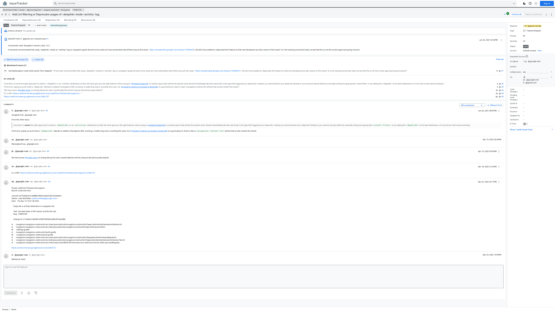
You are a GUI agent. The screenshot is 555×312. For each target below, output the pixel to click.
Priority (513, 36)
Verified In (514, 120)
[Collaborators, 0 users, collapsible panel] (537, 72)
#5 (502, 96)
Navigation (65, 10)
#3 (502, 90)
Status (513, 46)
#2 (502, 84)
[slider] (507, 165)
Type (512, 31)
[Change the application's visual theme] (524, 3)
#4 (502, 93)
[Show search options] (514, 3)
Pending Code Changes (514, 97)
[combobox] (285, 3)
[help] (530, 3)
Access (513, 51)
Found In (513, 112)
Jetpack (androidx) (51, 10)
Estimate (514, 108)
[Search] (55, 3)
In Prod (513, 124)
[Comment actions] (499, 110)
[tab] (10, 19)
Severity (513, 41)
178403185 (77, 10)
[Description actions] (501, 40)
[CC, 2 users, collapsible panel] (537, 77)
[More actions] (551, 14)
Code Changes (514, 90)
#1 (47, 39)
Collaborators (515, 72)
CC (511, 77)
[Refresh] (6, 14)
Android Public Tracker (15, 10)
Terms (13, 309)
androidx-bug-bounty (58, 25)
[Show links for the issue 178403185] (83, 10)
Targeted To (515, 116)
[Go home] (2, 14)
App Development (34, 10)
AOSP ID (513, 104)
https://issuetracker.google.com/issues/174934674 (172, 50)
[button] (531, 30)
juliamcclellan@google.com (45, 198)
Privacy (5, 309)
